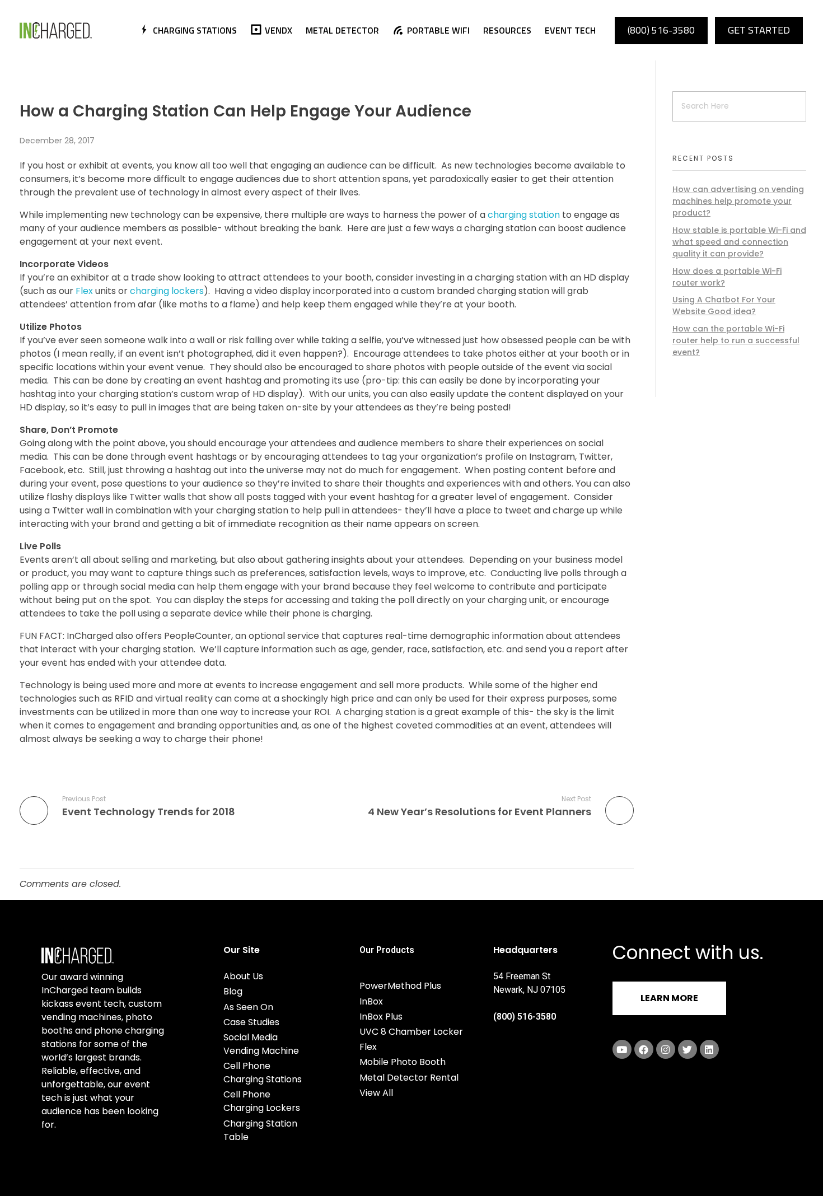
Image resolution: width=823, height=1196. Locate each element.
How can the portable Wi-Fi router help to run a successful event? (735, 340)
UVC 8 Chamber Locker (411, 1031)
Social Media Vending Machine (261, 1044)
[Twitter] (687, 1049)
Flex (84, 290)
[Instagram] (665, 1049)
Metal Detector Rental (409, 1077)
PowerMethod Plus (400, 985)
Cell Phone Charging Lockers (261, 1101)
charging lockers (167, 290)
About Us (243, 976)
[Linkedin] (709, 1049)
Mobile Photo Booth (402, 1061)
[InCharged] (71, 30)
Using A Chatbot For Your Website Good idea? (723, 305)
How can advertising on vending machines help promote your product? (738, 201)
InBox (371, 1001)
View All (376, 1092)
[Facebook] (643, 1049)
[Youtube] (622, 1049)
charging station (524, 214)
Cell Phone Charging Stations (262, 1072)
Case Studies (251, 1022)
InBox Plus (381, 1016)
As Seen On (248, 1007)
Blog (232, 991)
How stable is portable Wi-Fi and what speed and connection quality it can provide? (739, 242)
